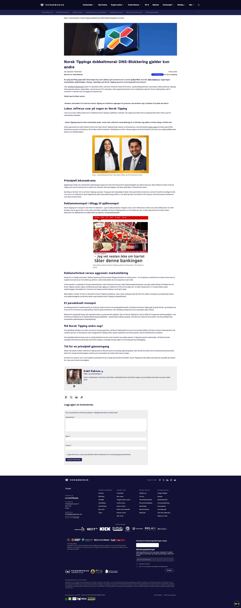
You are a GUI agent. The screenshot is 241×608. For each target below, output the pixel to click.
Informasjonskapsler (145, 499)
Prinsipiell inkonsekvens (62, 12)
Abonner (169, 570)
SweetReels (102, 503)
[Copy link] (82, 397)
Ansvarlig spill (161, 509)
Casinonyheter (74, 18)
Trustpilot (68, 488)
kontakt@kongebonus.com (73, 514)
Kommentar (70, 417)
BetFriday (101, 496)
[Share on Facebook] (66, 397)
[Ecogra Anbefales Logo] (74, 598)
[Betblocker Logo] (118, 539)
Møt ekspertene (144, 509)
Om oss (141, 496)
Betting (180, 5)
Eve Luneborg (172, 74)
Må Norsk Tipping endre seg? (134, 12)
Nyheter (156, 5)
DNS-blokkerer (154, 80)
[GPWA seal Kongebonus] (91, 598)
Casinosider (87, 5)
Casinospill (167, 5)
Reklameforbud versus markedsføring (96, 12)
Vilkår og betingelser (170, 595)
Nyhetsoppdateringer (146, 549)
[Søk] (199, 5)
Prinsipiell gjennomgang (152, 12)
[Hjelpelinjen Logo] (87, 539)
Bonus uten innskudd (123, 509)
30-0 (147, 5)
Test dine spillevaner (163, 512)
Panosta (101, 493)
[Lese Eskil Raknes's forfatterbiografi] (74, 377)
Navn (68, 436)
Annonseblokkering (163, 503)
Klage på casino (162, 516)
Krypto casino (116, 5)
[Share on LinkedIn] (76, 397)
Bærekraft (142, 512)
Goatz (100, 512)
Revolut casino (121, 512)
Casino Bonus (133, 5)
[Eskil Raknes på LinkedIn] (74, 386)
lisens (88, 91)
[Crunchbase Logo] (76, 498)
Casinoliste (120, 493)
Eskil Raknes (78, 74)
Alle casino (120, 516)
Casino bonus (121, 503)
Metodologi (142, 506)
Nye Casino (102, 5)
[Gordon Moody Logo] (75, 539)
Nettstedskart (158, 595)
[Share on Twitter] (71, 397)
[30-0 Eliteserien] (237, 604)
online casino (153, 127)
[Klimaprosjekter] (111, 571)
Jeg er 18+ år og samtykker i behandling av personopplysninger (153, 566)
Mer (190, 5)
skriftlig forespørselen (76, 87)
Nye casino (120, 496)
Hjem (65, 18)
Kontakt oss (143, 493)
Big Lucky (101, 509)
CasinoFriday (102, 506)
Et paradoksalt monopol (116, 12)
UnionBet (101, 499)
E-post (69, 445)
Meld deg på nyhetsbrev (144, 563)
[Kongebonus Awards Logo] (77, 571)
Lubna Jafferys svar (47, 12)
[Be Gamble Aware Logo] (101, 539)
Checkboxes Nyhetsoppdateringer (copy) (151, 541)
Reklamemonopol (77, 12)
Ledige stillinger (162, 493)
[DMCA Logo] (69, 598)
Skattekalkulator (162, 499)
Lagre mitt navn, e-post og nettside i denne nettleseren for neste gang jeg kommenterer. (99, 454)
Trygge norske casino (123, 499)
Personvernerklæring (145, 503)
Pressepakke (161, 506)
